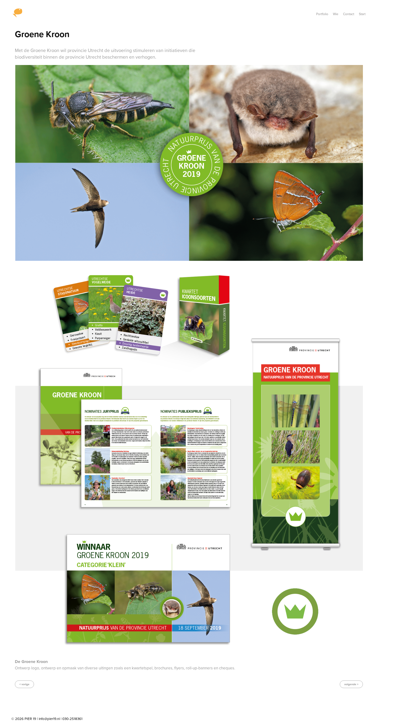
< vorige (24, 684)
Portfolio (322, 14)
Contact (348, 14)
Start (362, 14)
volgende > (351, 684)
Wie (335, 14)
